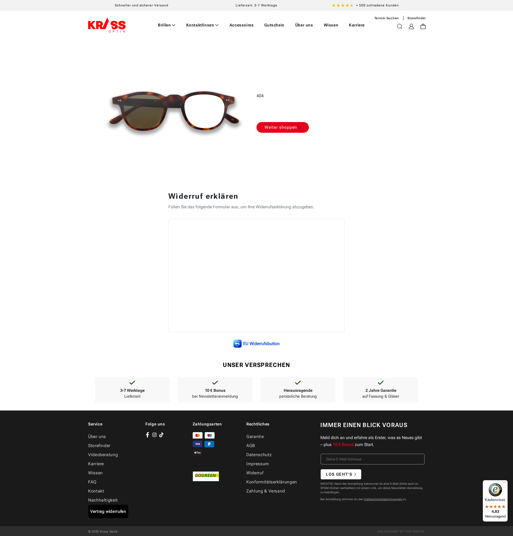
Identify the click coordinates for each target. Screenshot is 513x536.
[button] (167, 25)
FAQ (92, 481)
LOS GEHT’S (339, 474)
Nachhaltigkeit (103, 500)
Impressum (257, 463)
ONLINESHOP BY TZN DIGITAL (401, 531)
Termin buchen (386, 18)
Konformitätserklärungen (271, 481)
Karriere (96, 463)
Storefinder (416, 18)
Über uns (97, 436)
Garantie (255, 436)
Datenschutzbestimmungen (383, 499)
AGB (250, 445)
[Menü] (504, 483)
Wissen (95, 472)
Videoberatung (103, 454)
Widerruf (254, 472)
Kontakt (96, 491)
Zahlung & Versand (265, 491)
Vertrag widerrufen (108, 511)
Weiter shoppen (281, 127)
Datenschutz (259, 454)
